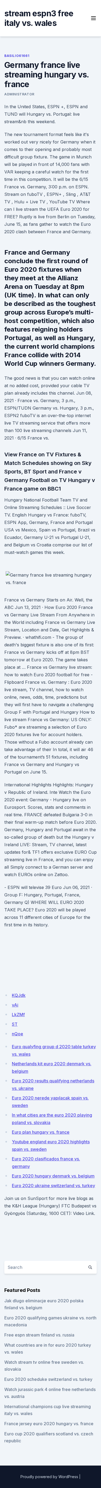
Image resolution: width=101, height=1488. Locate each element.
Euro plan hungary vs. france (40, 1132)
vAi (15, 1005)
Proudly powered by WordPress (49, 1476)
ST (15, 1024)
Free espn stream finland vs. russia (39, 1335)
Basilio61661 (16, 56)
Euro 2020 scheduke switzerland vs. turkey (48, 1379)
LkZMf (18, 1014)
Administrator (19, 94)
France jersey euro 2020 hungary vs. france (48, 1423)
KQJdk (19, 995)
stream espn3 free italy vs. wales (38, 18)
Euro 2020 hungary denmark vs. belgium (53, 1176)
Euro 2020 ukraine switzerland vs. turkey (53, 1185)
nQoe (17, 1033)
